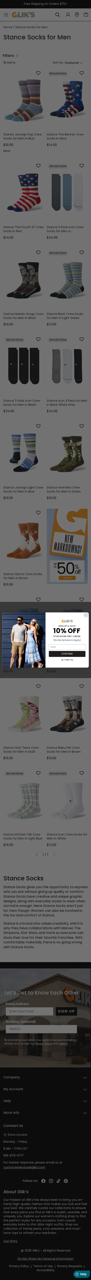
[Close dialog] (86, 615)
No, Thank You (67, 659)
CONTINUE (67, 654)
